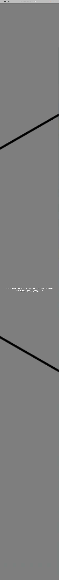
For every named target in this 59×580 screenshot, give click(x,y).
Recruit (31, 1)
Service (24, 1)
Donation (34, 1)
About (28, 1)
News (38, 1)
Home (21, 1)
